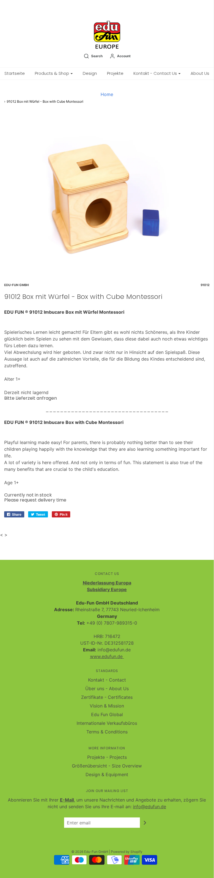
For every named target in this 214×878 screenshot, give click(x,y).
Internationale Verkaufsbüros (107, 723)
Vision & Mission (107, 706)
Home (107, 94)
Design (90, 73)
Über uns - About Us (107, 688)
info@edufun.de (149, 806)
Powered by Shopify (126, 852)
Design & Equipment (107, 774)
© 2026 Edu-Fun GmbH (89, 852)
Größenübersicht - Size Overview (107, 766)
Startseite (14, 73)
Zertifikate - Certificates (107, 697)
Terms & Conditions (107, 732)
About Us (200, 73)
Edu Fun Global (107, 714)
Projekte (115, 73)
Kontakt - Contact (107, 680)
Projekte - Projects (107, 757)
